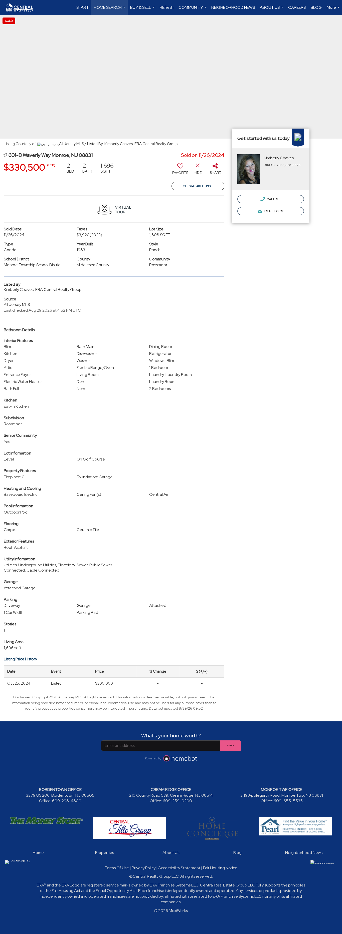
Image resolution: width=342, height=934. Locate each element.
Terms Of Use (117, 867)
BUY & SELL (143, 10)
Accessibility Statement (179, 867)
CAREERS (297, 7)
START (82, 7)
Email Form (273, 211)
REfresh (167, 7)
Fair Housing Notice (220, 867)
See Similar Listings (198, 186)
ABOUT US (272, 10)
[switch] (180, 170)
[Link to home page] (22, 7)
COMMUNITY (193, 10)
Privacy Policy (143, 867)
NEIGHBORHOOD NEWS (233, 7)
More (334, 10)
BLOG (316, 7)
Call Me (273, 199)
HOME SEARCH (110, 10)
